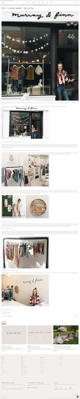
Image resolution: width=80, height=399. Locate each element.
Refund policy (58, 397)
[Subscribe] (24, 386)
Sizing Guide (42, 370)
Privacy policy (62, 397)
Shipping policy (71, 397)
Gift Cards (3, 359)
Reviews (61, 359)
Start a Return (42, 364)
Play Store (35, 387)
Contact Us (42, 372)
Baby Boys (3, 362)
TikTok (61, 362)
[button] (29, 2)
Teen (2, 367)
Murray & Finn (27, 106)
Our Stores (22, 362)
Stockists (22, 364)
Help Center (42, 359)
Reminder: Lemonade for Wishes (33, 347)
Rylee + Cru (5, 397)
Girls (2, 364)
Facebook (61, 364)
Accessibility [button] (49, 397)
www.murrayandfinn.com (5, 311)
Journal (22, 359)
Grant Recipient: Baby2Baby (6, 347)
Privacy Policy (14, 389)
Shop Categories (3, 370)
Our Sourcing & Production (25, 372)
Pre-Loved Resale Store (4, 372)
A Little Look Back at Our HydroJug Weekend (62, 347)
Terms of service (66, 397)
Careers (22, 375)
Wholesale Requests (24, 367)
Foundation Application (24, 370)
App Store (30, 387)
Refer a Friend (42, 367)
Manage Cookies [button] (54, 397)
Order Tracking (42, 362)
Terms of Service (19, 389)
